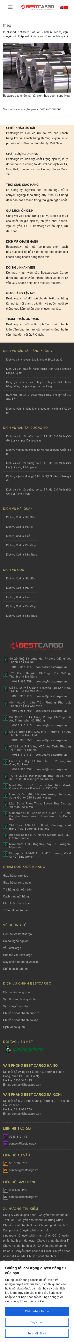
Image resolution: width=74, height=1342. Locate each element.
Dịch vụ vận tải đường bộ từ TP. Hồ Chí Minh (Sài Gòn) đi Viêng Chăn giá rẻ (38, 465)
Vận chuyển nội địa (15, 1006)
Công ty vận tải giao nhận (19, 1215)
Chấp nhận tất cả (37, 1311)
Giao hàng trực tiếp (15, 875)
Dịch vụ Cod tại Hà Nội (19, 527)
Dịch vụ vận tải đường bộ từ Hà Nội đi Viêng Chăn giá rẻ (38, 478)
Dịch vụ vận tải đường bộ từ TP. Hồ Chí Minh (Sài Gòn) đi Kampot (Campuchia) (38, 438)
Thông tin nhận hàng (16, 910)
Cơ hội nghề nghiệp (16, 941)
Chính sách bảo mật (16, 969)
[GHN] (28, 1049)
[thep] (37, 67)
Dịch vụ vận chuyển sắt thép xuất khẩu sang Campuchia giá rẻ (35, 34)
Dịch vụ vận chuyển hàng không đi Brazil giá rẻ (34, 359)
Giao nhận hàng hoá (16, 992)
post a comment (50, 109)
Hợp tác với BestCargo (17, 955)
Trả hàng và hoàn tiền (17, 889)
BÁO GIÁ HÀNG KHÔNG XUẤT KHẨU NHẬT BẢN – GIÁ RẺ (38, 397)
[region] (37, 1301)
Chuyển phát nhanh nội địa (20, 1020)
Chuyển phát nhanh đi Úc (19, 1245)
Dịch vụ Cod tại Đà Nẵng (21, 545)
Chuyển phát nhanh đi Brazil (33, 1251)
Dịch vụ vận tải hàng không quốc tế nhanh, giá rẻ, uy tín (38, 410)
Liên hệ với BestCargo (17, 934)
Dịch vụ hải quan (14, 1027)
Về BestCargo (12, 948)
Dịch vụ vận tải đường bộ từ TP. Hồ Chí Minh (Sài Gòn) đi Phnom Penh (38, 491)
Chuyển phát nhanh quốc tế (21, 1013)
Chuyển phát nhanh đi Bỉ (53, 1240)
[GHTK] (8, 1049)
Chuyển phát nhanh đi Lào (20, 1225)
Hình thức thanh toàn (17, 903)
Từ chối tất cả (37, 1333)
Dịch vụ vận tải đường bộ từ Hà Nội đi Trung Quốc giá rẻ (38, 452)
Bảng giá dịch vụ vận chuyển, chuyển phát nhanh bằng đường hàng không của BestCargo (38, 384)
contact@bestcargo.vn (26, 1084)
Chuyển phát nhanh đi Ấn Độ (37, 1235)
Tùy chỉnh (37, 1322)
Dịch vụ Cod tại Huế (18, 536)
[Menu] (10, 7)
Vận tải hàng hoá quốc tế (19, 999)
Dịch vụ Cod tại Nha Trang (21, 554)
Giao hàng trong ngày (17, 882)
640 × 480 (42, 32)
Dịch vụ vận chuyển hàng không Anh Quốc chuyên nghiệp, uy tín (38, 371)
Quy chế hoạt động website (21, 962)
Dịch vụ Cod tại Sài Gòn (20, 517)
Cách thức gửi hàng (16, 896)
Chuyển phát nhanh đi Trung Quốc (40, 1220)
